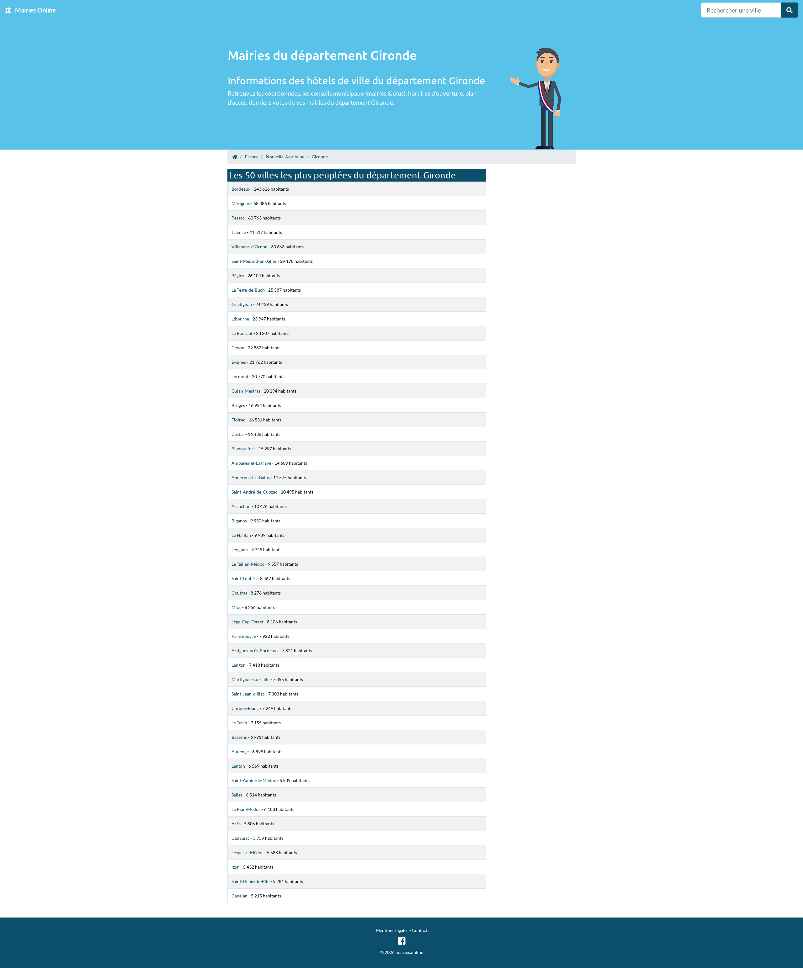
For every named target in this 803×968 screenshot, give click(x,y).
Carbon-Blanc (245, 708)
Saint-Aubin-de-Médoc (253, 780)
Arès (236, 823)
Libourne (240, 318)
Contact (420, 930)
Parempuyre (243, 636)
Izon (235, 867)
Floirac (238, 419)
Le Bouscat (242, 333)
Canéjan (239, 895)
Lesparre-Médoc (247, 852)
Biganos (239, 520)
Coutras (239, 592)
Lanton (238, 766)
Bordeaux (240, 189)
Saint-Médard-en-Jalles (254, 261)
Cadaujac (240, 838)
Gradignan (241, 304)
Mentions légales (392, 930)
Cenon (237, 347)
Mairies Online (35, 10)
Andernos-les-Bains (250, 477)
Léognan (239, 549)
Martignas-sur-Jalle (250, 679)
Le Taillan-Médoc (247, 564)
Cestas (237, 434)
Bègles (237, 275)
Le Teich (239, 722)
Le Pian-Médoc (246, 809)
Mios (236, 607)
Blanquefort (243, 448)
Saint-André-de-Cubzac (254, 492)
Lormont (239, 376)
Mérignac (240, 203)
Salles (236, 794)
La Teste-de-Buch (248, 290)
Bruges (238, 405)
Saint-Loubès (244, 578)
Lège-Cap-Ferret (247, 621)
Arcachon (241, 506)
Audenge (240, 751)
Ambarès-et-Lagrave (251, 463)
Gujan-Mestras (245, 391)
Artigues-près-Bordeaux (255, 650)
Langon (238, 665)
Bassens (239, 737)
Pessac (238, 217)
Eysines (238, 362)
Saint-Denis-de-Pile (250, 881)
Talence (238, 232)
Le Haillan (241, 535)
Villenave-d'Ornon (249, 246)
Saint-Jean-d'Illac (248, 693)
